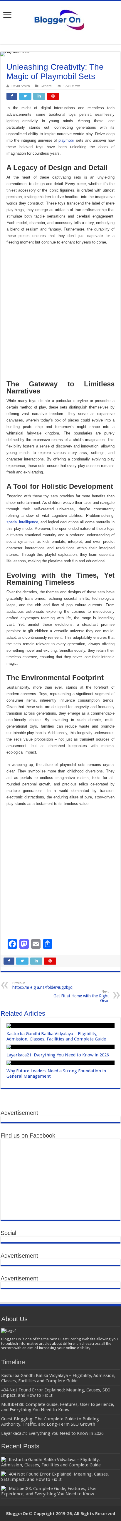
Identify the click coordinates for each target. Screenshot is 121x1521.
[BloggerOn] (60, 19)
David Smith (20, 86)
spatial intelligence (22, 522)
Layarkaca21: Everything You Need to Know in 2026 (57, 1055)
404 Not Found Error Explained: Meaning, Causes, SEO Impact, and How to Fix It (55, 1476)
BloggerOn (17, 1513)
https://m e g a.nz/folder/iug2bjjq (42, 985)
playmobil (66, 140)
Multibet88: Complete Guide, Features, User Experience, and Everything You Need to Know (49, 1491)
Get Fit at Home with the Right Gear (81, 996)
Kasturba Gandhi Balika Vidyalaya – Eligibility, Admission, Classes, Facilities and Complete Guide (56, 1036)
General (46, 86)
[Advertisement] (60, 312)
